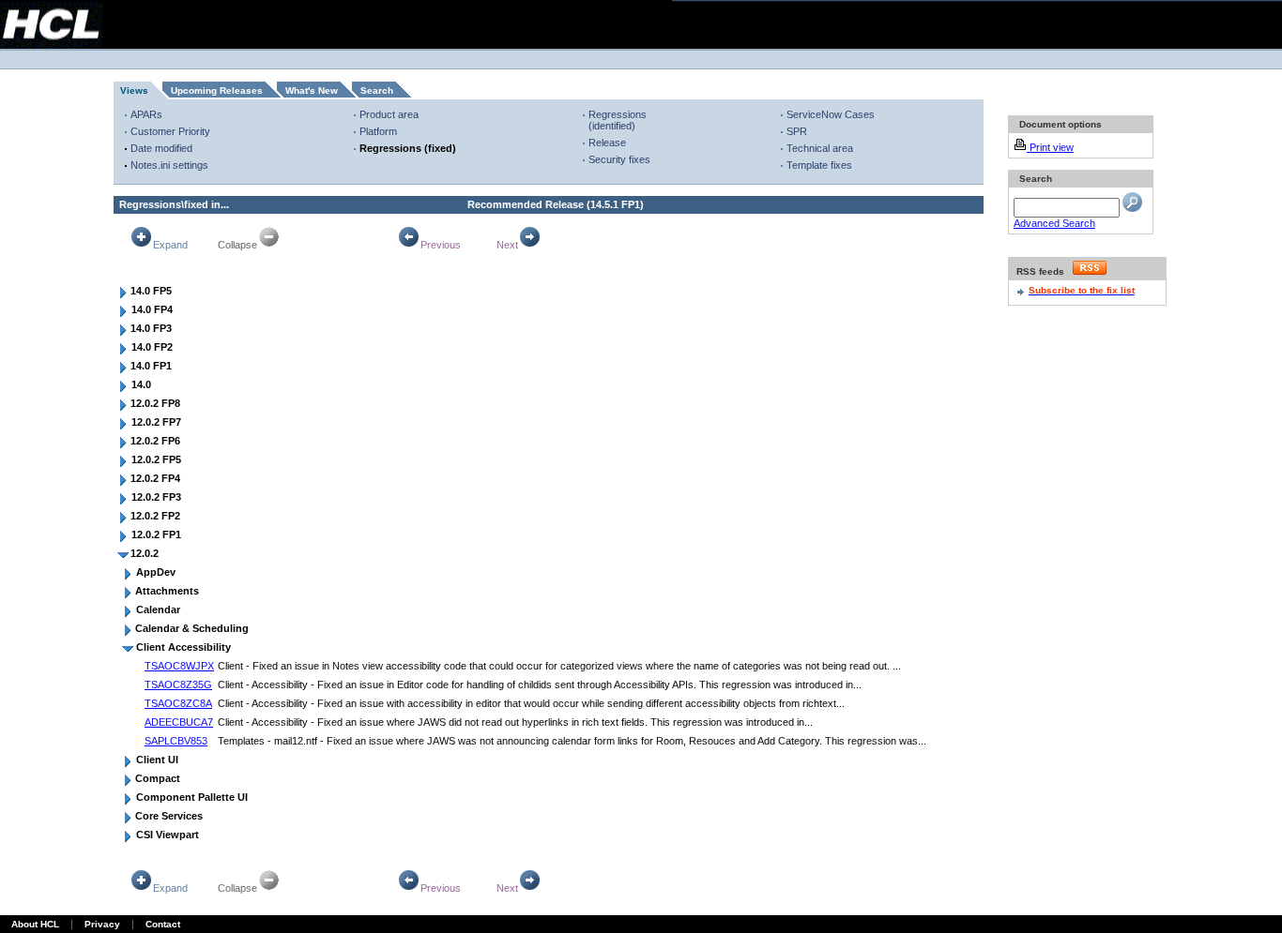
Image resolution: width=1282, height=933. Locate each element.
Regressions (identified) (617, 120)
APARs (146, 114)
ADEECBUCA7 (179, 722)
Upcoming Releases (217, 90)
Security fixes (619, 159)
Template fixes (819, 165)
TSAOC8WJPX (179, 665)
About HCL (35, 924)
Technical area (819, 148)
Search (376, 90)
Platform (378, 131)
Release (607, 142)
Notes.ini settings (169, 165)
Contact (162, 924)
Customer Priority (170, 131)
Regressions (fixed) (407, 148)
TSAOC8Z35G (178, 684)
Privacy (102, 924)
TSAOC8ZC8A (178, 703)
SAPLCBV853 (176, 740)
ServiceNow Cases (830, 114)
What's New (311, 90)
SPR (796, 131)
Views (134, 90)
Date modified (161, 148)
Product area (389, 114)
